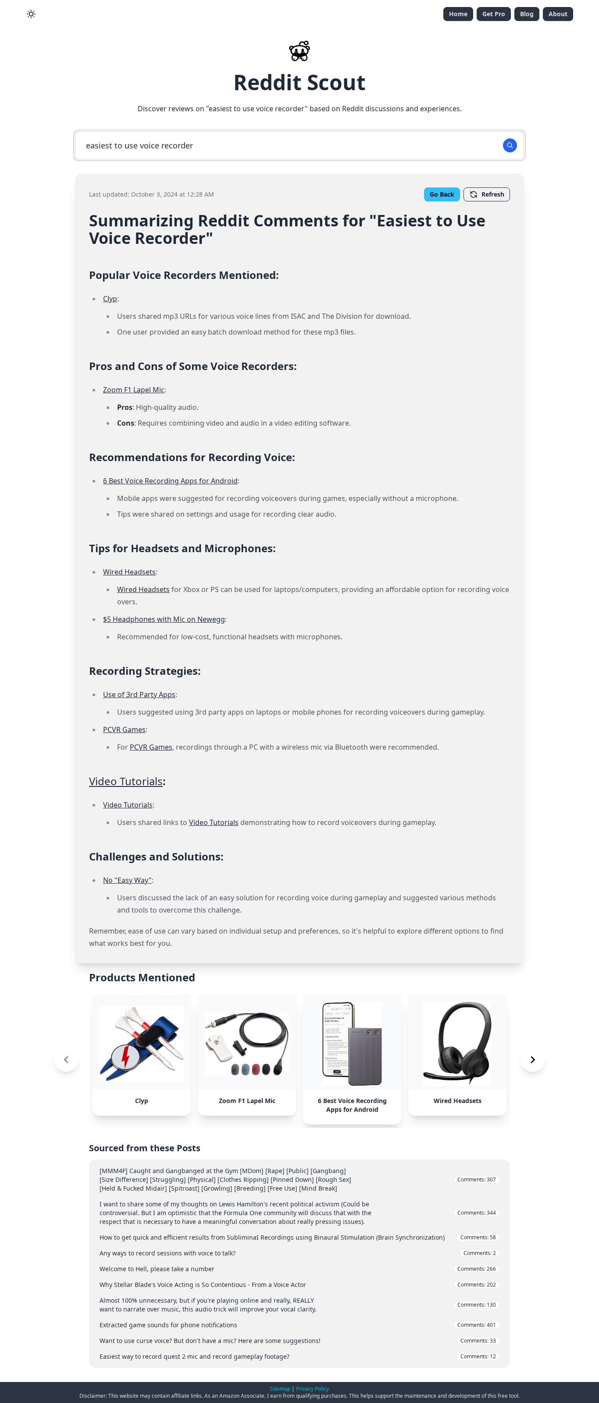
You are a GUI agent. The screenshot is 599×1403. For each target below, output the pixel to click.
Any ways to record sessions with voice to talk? (298, 1253)
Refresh (492, 194)
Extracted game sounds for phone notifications (298, 1325)
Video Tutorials (126, 781)
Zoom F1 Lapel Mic (133, 390)
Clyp (110, 298)
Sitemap (280, 1388)
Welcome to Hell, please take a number (298, 1269)
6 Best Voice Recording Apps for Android (170, 481)
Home (458, 14)
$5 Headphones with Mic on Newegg (164, 619)
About (558, 14)
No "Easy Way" (127, 880)
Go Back (442, 194)
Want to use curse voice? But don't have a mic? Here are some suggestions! (298, 1340)
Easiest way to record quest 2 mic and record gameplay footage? (298, 1356)
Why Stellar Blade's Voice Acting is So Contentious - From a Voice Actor (298, 1284)
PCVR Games (124, 729)
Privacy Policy (312, 1388)
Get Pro (493, 14)
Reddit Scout (299, 82)
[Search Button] (510, 145)
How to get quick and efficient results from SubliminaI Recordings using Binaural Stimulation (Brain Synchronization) (298, 1237)
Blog (527, 14)
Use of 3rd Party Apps (139, 694)
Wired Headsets (129, 572)
